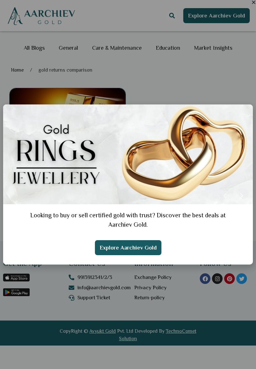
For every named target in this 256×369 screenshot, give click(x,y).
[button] (253, 2)
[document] (128, 184)
